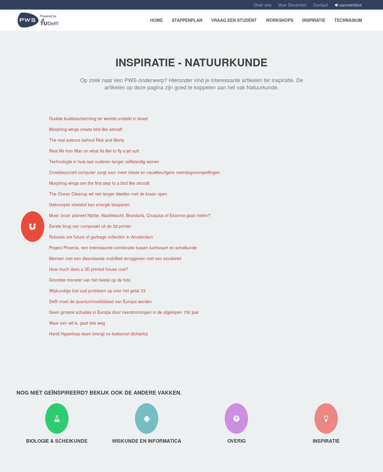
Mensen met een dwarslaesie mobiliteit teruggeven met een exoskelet (115, 258)
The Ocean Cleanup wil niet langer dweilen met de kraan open (108, 194)
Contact (320, 5)
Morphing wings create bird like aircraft (85, 129)
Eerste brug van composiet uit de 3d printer (90, 226)
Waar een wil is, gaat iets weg (77, 323)
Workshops (279, 20)
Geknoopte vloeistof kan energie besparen (89, 204)
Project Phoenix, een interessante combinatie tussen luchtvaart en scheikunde (123, 247)
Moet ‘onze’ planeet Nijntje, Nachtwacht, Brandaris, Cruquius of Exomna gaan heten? (129, 215)
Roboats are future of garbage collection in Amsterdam (101, 237)
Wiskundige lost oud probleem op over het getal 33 (97, 291)
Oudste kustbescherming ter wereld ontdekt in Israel (98, 118)
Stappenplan (187, 20)
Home (156, 20)
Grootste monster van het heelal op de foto (89, 280)
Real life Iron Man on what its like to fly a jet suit (94, 151)
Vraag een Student (234, 20)
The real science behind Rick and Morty (86, 140)
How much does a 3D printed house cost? (88, 269)
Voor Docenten (292, 5)
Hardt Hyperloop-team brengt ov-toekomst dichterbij (98, 334)
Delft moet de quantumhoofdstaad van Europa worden (100, 301)
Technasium (348, 20)
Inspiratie (313, 20)
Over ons (262, 5)
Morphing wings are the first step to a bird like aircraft (99, 183)
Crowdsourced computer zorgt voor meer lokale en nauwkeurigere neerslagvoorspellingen (134, 172)
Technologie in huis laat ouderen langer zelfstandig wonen (104, 161)
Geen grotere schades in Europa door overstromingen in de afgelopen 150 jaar (124, 312)
